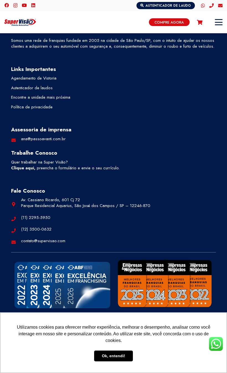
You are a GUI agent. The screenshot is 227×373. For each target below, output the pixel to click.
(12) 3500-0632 (36, 229)
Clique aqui (22, 168)
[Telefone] (211, 5)
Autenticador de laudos (32, 88)
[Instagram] (15, 5)
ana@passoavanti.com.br (43, 139)
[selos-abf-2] (62, 285)
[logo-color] (20, 22)
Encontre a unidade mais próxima (40, 97)
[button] (218, 22)
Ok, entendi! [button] (113, 356)
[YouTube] (24, 5)
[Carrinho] (199, 22)
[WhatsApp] (203, 5)
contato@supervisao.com (43, 241)
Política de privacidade (32, 107)
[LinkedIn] (33, 5)
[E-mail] (220, 5)
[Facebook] (6, 5)
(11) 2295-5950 (35, 217)
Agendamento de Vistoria (33, 78)
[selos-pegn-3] (165, 283)
